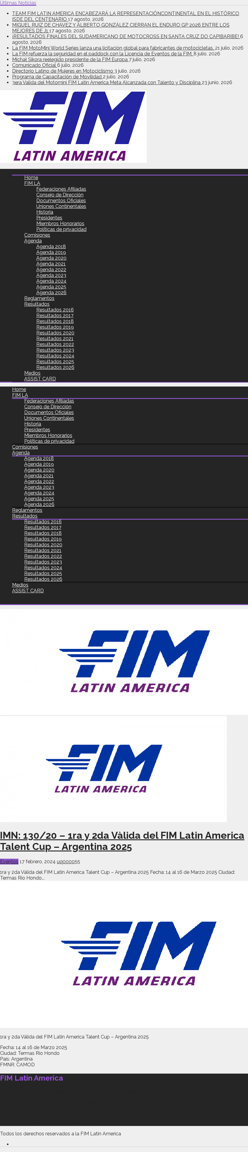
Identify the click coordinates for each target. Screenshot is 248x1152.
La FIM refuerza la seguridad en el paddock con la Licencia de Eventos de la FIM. (103, 54)
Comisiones (37, 235)
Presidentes (49, 218)
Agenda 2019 (51, 252)
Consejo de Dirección (59, 195)
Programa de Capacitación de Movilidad (57, 77)
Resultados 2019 (55, 327)
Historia (44, 212)
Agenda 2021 (51, 264)
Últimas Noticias (18, 3)
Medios (32, 373)
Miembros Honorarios (60, 223)
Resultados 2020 (55, 333)
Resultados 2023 (55, 350)
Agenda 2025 (51, 287)
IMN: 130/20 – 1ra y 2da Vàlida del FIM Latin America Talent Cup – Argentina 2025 (122, 841)
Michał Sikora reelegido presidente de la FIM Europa (70, 59)
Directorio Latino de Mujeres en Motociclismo (63, 71)
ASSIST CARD (40, 379)
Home (31, 177)
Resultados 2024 (55, 356)
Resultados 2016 (55, 310)
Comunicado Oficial (34, 65)
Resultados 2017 (54, 315)
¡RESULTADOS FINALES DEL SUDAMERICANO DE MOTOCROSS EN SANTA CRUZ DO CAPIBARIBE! (126, 36)
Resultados (37, 304)
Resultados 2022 (55, 344)
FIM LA (32, 183)
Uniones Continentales (61, 206)
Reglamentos (39, 298)
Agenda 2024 (51, 281)
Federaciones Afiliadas (61, 189)
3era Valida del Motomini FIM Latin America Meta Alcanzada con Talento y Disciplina (107, 82)
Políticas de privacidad (61, 229)
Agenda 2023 (51, 275)
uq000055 (68, 861)
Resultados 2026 (55, 367)
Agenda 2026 (51, 292)
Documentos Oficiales (61, 200)
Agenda (33, 241)
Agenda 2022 (51, 269)
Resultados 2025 (55, 361)
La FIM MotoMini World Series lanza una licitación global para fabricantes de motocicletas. (113, 48)
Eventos (9, 861)
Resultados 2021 (54, 338)
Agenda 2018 (51, 246)
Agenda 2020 (51, 258)
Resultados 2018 (55, 321)
